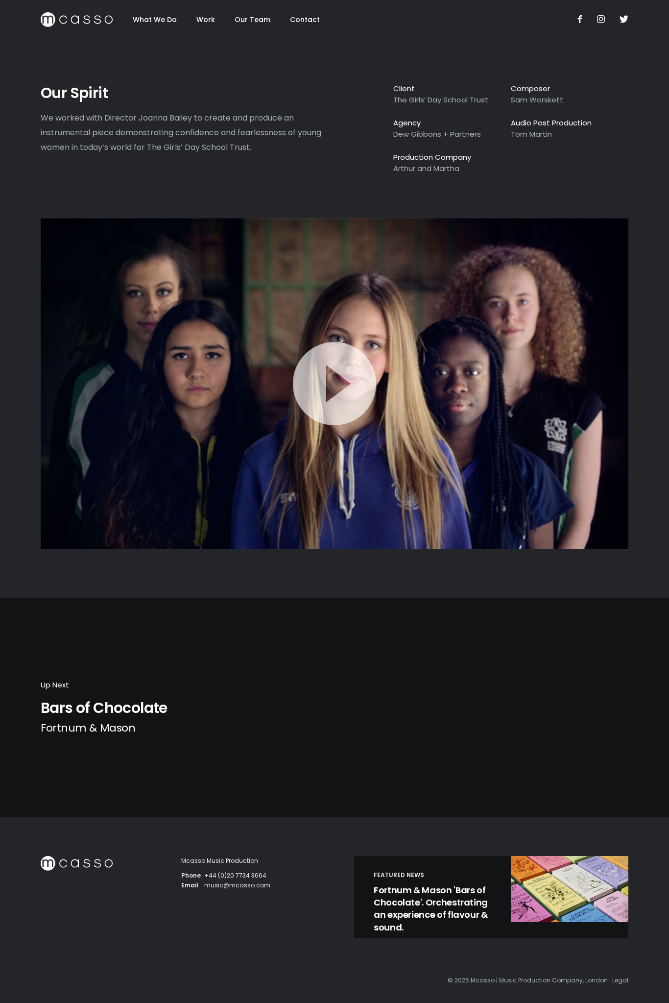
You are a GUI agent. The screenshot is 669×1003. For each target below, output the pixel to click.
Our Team (252, 19)
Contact (305, 19)
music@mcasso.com (237, 885)
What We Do (155, 19)
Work (205, 19)
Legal (620, 980)
